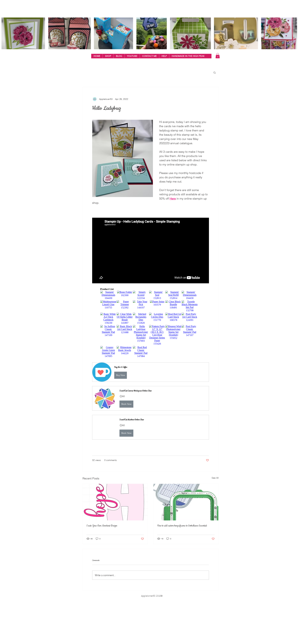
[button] (108, 56)
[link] (217, 55)
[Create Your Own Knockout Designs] (115, 502)
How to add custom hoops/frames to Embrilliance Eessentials (182, 525)
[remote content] (150, 323)
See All (215, 477)
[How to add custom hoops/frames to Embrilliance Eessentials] (185, 502)
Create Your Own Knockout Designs (101, 525)
